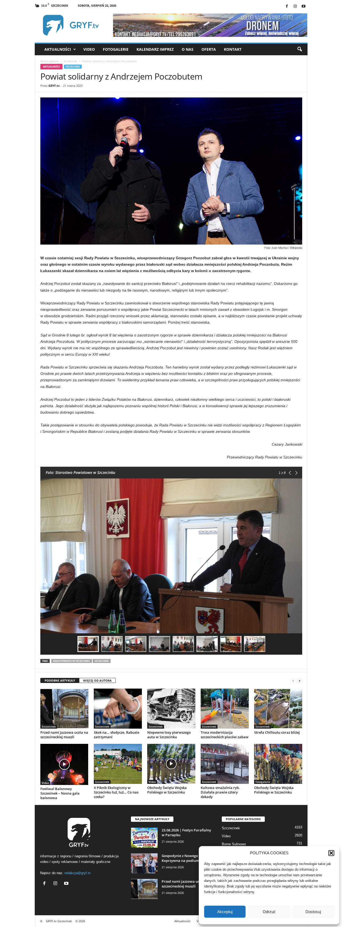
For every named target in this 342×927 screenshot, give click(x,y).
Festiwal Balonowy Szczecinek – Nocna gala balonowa (60, 793)
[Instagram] (295, 6)
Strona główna (49, 61)
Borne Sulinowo (234, 844)
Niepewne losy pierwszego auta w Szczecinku (169, 734)
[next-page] (299, 681)
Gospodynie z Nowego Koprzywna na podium (180, 858)
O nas (187, 49)
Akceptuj (224, 911)
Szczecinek (70, 61)
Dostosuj (313, 911)
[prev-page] (293, 681)
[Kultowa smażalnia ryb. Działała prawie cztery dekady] (225, 764)
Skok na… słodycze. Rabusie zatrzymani (116, 734)
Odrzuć (269, 911)
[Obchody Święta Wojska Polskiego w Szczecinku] (171, 764)
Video (89, 49)
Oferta (208, 49)
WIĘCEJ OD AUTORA (97, 680)
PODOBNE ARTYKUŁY (60, 680)
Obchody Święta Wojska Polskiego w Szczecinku (167, 790)
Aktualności (57, 49)
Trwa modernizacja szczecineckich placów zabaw (224, 734)
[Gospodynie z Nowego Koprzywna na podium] (144, 863)
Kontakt (233, 49)
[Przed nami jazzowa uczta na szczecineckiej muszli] (64, 709)
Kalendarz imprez (155, 49)
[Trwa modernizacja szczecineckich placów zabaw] (225, 709)
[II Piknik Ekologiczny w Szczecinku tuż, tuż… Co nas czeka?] (118, 764)
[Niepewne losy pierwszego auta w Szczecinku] (171, 709)
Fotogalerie (116, 49)
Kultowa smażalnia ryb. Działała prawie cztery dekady (220, 792)
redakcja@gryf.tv (77, 873)
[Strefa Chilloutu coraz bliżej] (278, 709)
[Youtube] (303, 6)
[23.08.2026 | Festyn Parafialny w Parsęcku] (144, 838)
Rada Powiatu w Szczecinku (71, 661)
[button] (331, 853)
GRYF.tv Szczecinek (59, 921)
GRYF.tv (54, 86)
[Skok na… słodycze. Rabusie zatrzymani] (118, 709)
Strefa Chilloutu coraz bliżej (277, 732)
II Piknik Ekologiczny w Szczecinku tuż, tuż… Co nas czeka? (116, 792)
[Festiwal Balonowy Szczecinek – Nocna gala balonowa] (64, 764)
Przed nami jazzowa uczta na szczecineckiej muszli (64, 734)
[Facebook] (287, 6)
